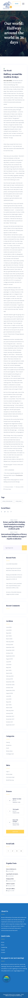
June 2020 (9, 630)
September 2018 (10, 690)
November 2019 (10, 650)
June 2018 (8, 699)
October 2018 (9, 687)
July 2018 (8, 696)
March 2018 (9, 707)
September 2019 (10, 656)
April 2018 (8, 704)
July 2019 (8, 661)
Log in (7, 771)
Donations (8, 745)
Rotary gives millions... (10, 888)
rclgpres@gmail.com (18, 970)
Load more (15, 831)
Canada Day (4, 947)
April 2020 (9, 636)
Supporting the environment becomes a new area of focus (13, 569)
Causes (3, 950)
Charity (8, 742)
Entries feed (9, 774)
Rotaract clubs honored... (11, 869)
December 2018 (10, 681)
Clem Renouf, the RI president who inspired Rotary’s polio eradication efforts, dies (14, 585)
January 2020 (9, 644)
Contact (3, 952)
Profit (7, 748)
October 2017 (9, 722)
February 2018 (9, 710)
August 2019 (9, 659)
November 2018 (10, 684)
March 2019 (9, 673)
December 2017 (10, 716)
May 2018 (8, 702)
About (2, 945)
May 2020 (8, 633)
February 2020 (10, 641)
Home (2, 942)
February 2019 (9, 676)
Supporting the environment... (12, 874)
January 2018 (9, 713)
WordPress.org (10, 780)
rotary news (19, 501)
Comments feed (10, 777)
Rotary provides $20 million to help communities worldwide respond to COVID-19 (14, 577)
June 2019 (8, 664)
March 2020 (9, 638)
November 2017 (10, 719)
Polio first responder (10, 883)
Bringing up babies (10, 879)
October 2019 (9, 653)
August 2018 (9, 693)
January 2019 (9, 679)
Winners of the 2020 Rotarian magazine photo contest (13, 593)
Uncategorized (10, 754)
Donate (16, 3)
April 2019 (8, 670)
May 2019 (8, 667)
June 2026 (8, 627)
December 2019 (10, 647)
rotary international (7, 501)
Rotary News (8, 489)
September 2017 (10, 725)
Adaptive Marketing (16, 995)
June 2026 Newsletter (11, 564)
